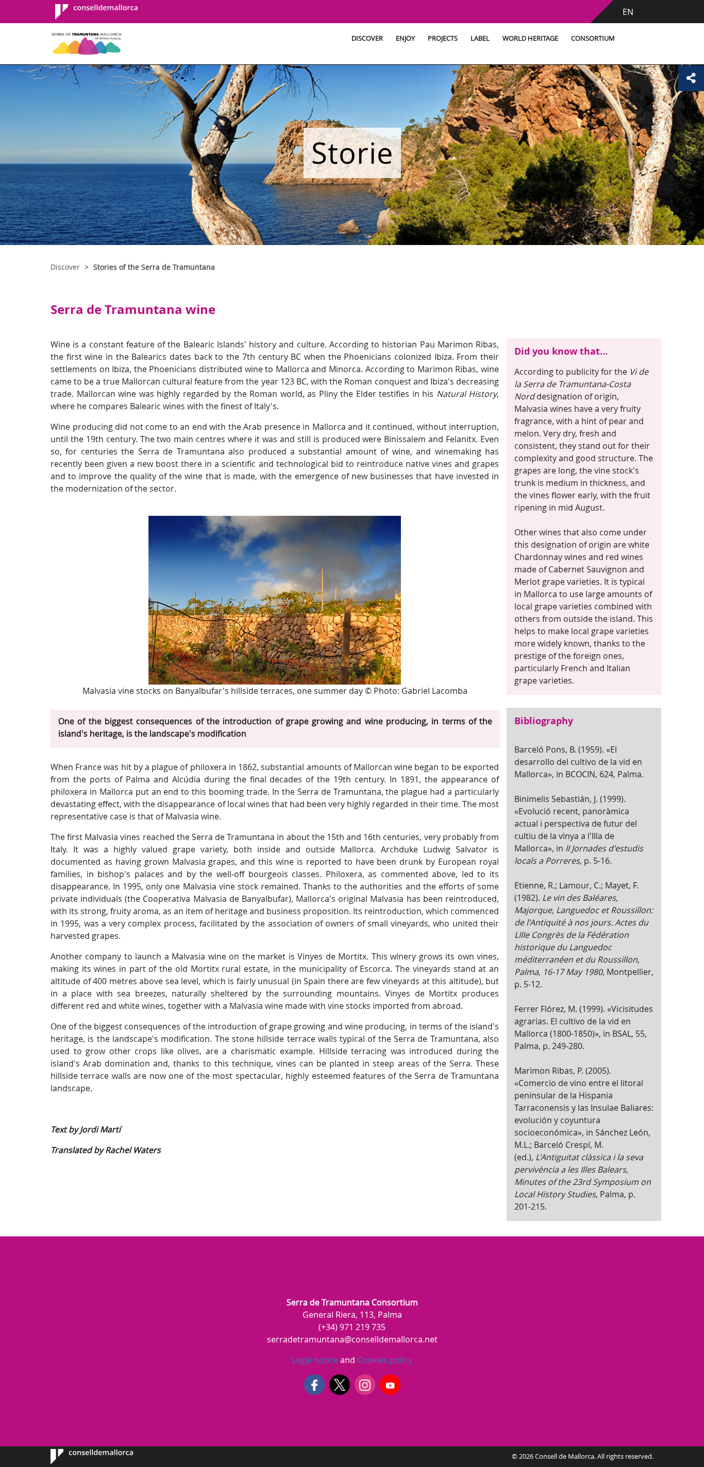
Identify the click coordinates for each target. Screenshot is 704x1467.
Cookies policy (383, 1360)
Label (480, 38)
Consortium (593, 38)
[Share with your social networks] (691, 78)
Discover (367, 38)
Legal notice (315, 1360)
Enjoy (405, 38)
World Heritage (530, 38)
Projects (443, 38)
